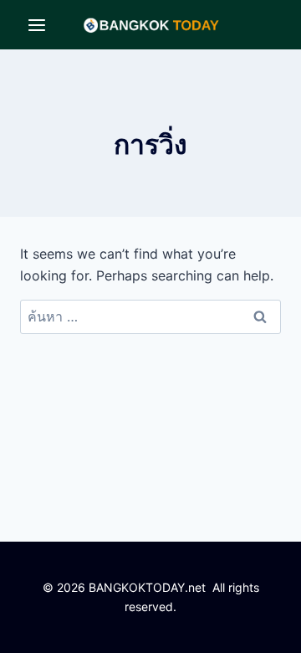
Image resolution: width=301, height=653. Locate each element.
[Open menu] (37, 24)
